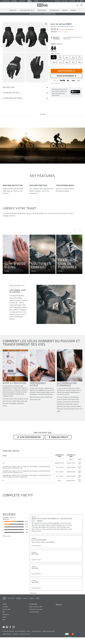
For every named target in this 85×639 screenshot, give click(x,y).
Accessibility (15, 634)
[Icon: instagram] (14, 627)
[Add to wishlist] (46, 24)
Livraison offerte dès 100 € (35, 606)
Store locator (64, 1)
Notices (4, 617)
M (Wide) (54, 62)
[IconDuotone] (6, 1)
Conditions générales (36, 631)
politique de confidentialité (48, 631)
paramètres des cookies (24, 634)
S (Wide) (73, 57)
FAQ (4, 612)
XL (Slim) (73, 62)
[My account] (77, 1)
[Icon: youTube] (4, 627)
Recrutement (6, 614)
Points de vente (6, 609)
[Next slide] (79, 230)
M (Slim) (79, 57)
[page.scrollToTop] (83, 635)
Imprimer (28, 631)
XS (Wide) (60, 57)
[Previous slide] (74, 230)
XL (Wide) (79, 62)
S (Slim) (66, 57)
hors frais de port (69, 29)
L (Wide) (66, 62)
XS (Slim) (53, 57)
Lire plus (6, 271)
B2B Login (57, 1)
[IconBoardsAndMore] (4, 598)
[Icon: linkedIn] (7, 627)
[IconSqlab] (30, 1)
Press (4, 619)
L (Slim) (60, 62)
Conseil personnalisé (34, 612)
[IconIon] (14, 1)
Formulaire (5, 606)
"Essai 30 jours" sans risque (35, 609)
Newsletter (59, 604)
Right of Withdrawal (7, 634)
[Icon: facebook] (10, 627)
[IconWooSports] (36, 1)
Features (42, 114)
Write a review (6, 536)
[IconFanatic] (22, 1)
